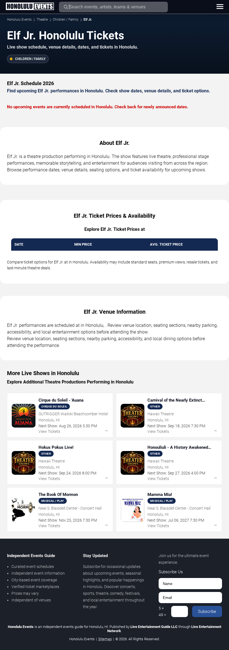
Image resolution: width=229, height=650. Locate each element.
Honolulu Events (19, 19)
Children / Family (65, 19)
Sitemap (105, 639)
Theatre (42, 19)
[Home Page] (30, 6)
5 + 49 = (162, 611)
